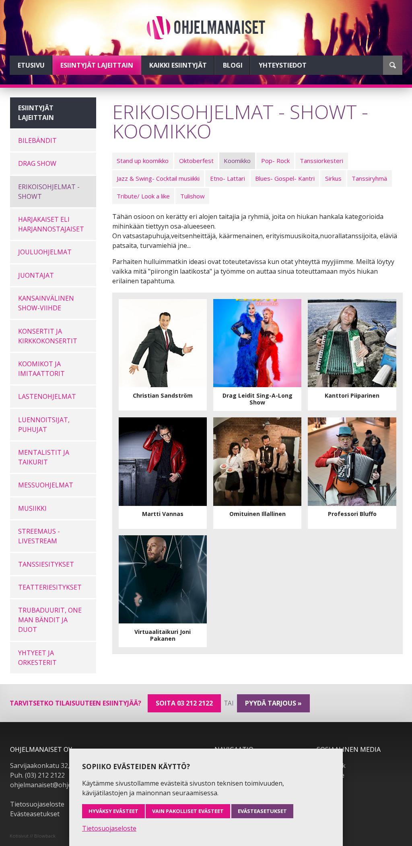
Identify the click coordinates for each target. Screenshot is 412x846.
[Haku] (392, 65)
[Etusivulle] (206, 27)
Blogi (233, 65)
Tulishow (192, 196)
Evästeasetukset (35, 813)
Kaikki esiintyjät (178, 65)
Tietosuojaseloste (37, 804)
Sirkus (333, 178)
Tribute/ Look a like (143, 196)
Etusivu (31, 65)
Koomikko (237, 161)
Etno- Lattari (227, 178)
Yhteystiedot (283, 65)
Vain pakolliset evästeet (188, 811)
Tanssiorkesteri (321, 161)
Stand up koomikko (143, 161)
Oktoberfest (196, 161)
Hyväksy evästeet (113, 811)
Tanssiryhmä (369, 178)
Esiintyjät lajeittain (96, 65)
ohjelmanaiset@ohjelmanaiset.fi (58, 784)
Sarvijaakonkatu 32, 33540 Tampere (64, 765)
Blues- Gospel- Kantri (285, 178)
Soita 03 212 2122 (184, 703)
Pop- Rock (275, 161)
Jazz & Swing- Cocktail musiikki (158, 178)
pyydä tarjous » (273, 703)
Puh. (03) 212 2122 (37, 775)
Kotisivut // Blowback (33, 836)
